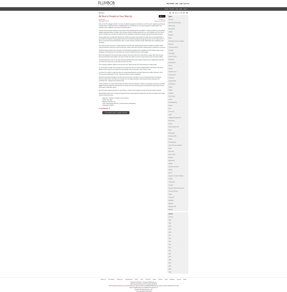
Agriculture (171, 29)
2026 (169, 220)
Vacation (170, 185)
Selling (170, 170)
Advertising (171, 26)
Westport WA (172, 206)
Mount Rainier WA (173, 127)
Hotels (170, 99)
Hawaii (170, 87)
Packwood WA (172, 136)
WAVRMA (171, 200)
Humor (170, 105)
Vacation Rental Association (176, 188)
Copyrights (171, 53)
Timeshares (171, 182)
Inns (169, 108)
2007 (169, 263)
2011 (169, 253)
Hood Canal (171, 96)
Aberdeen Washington (174, 22)
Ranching (171, 151)
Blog (177, 9)
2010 (169, 257)
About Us (103, 279)
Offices (160, 279)
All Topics (171, 19)
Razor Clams (171, 154)
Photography (172, 142)
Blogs (102, 13)
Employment (172, 62)
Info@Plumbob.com (138, 287)
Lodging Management (174, 117)
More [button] (185, 9)
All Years (170, 217)
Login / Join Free (184, 3)
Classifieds (111, 279)
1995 (169, 272)
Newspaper (171, 133)
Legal (169, 114)
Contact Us (120, 279)
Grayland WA (172, 81)
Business (170, 44)
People (170, 139)
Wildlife (170, 209)
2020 (169, 226)
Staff (166, 279)
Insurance (171, 111)
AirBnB (170, 32)
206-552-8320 (139, 286)
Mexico (170, 124)
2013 (169, 247)
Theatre (170, 179)
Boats (170, 38)
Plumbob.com (111, 101)
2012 (169, 250)
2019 (169, 229)
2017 (169, 235)
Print (162, 16)
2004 (169, 266)
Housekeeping (172, 102)
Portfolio (171, 9)
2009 (169, 260)
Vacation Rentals (173, 191)
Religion (170, 157)
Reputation (171, 160)
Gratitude (171, 78)
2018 (169, 232)
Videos (170, 194)
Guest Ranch (172, 84)
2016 (169, 238)
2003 (169, 269)
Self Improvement (173, 166)
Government (172, 75)
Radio (170, 148)
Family (170, 65)
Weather (170, 203)
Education (171, 59)
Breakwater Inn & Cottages (176, 41)
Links (141, 279)
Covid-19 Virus (172, 56)
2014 (169, 244)
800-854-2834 (117, 286)
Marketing (171, 120)
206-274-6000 (170, 3)
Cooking (170, 50)
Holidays (170, 93)
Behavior (170, 35)
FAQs (176, 3)
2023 (169, 223)
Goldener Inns (172, 71)
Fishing (170, 68)
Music (170, 130)
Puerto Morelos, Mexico (175, 145)
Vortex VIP (171, 197)
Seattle (170, 163)
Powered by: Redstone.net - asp (143, 289)
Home (166, 9)
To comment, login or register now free (116, 112)
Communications (173, 47)
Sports (170, 173)
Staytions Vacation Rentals (175, 176)
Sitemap (172, 279)
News (180, 9)
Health (170, 90)
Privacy (179, 279)
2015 (169, 241)
